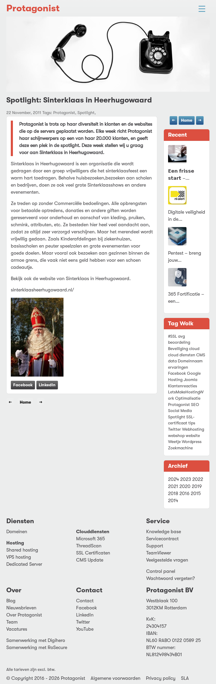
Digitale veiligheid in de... (186, 215)
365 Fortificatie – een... (186, 297)
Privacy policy (160, 678)
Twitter (174, 429)
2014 (173, 500)
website (193, 435)
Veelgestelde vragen (167, 560)
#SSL (172, 336)
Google (194, 373)
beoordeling (179, 342)
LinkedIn (47, 385)
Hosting (175, 379)
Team (12, 622)
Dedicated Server (24, 564)
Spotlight (176, 417)
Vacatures (16, 629)
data (172, 361)
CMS (200, 355)
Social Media (180, 410)
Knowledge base (163, 531)
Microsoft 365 (90, 538)
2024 (173, 479)
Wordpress (192, 441)
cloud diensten (181, 355)
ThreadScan (88, 545)
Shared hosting (22, 550)
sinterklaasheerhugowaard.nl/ (42, 289)
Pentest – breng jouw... (184, 256)
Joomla (190, 379)
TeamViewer (158, 553)
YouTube (85, 629)
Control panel (160, 571)
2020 (184, 486)
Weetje (174, 441)
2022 (197, 479)
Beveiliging (178, 348)
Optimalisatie (187, 398)
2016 (184, 493)
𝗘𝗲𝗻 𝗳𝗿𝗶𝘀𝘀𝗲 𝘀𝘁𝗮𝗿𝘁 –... (181, 174)
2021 (173, 486)
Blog (11, 600)
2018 (173, 493)
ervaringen (178, 367)
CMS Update (89, 560)
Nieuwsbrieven (21, 607)
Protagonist (33, 8)
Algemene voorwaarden (115, 678)
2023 (185, 479)
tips (191, 423)
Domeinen (16, 531)
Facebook (23, 385)
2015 (196, 493)
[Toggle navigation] (202, 8)
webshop (176, 435)
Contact (85, 600)
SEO (195, 404)
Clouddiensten (92, 531)
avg (181, 336)
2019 (197, 486)
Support (154, 545)
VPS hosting (18, 557)
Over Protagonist (24, 615)
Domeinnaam (190, 361)
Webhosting (193, 429)
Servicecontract (162, 538)
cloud (194, 348)
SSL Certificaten (93, 553)
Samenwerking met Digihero (35, 640)
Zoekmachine (180, 448)
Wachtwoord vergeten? (170, 578)
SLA (185, 678)
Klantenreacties (182, 386)
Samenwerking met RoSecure (36, 647)
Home (186, 120)
